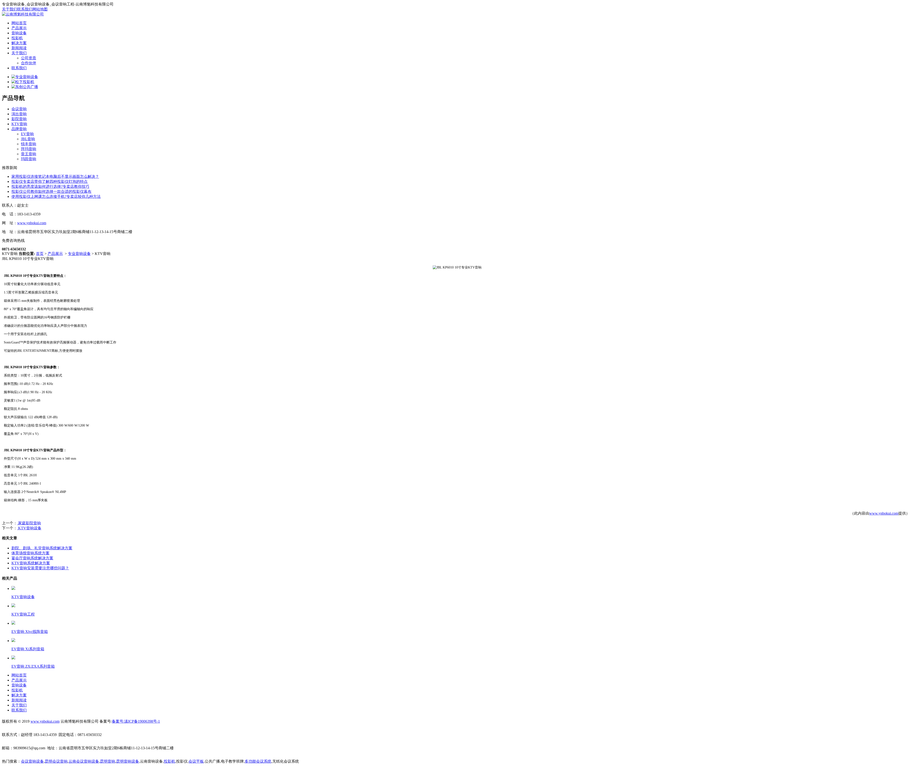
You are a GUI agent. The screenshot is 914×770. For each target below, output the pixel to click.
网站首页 (19, 23)
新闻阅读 (19, 48)
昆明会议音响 (56, 761)
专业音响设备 (79, 254)
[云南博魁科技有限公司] (23, 14)
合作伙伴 (28, 63)
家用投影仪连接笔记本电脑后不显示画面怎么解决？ (55, 176)
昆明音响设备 (127, 761)
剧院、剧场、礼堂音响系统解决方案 (41, 548)
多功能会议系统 (258, 761)
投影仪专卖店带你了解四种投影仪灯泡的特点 (49, 181)
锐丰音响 (28, 144)
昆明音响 (107, 761)
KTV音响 (19, 124)
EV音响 (27, 134)
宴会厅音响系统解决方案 (32, 558)
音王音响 (28, 154)
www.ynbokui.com (31, 223)
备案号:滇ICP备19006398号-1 (136, 721)
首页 (40, 254)
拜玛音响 (28, 149)
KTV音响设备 (29, 528)
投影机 (17, 38)
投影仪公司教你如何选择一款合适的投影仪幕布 (51, 191)
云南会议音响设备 (84, 761)
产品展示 (19, 28)
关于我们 (9, 9)
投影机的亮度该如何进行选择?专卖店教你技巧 (50, 186)
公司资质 (28, 58)
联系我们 (24, 9)
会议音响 (19, 109)
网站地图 (40, 9)
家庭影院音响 (29, 523)
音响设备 (19, 33)
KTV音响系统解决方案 (30, 563)
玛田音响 (28, 159)
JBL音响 (28, 139)
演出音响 (19, 114)
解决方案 (19, 43)
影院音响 (19, 119)
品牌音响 (19, 129)
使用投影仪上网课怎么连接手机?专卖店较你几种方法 (56, 196)
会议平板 (196, 761)
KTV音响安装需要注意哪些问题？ (40, 568)
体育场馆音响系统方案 (30, 553)
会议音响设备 (32, 761)
